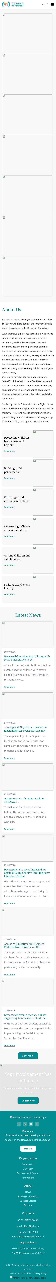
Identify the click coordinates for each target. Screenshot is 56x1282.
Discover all (28, 1055)
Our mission (28, 1164)
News (28, 1191)
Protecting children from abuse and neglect (16, 441)
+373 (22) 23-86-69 (28, 1220)
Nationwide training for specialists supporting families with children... (25, 1016)
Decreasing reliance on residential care (17, 528)
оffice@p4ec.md (31, 1226)
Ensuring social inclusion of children (17, 499)
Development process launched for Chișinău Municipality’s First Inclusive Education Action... (27, 873)
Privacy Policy (39, 1273)
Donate (28, 1148)
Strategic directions (28, 1196)
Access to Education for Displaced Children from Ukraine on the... (24, 945)
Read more (9, 450)
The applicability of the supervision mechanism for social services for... (25, 729)
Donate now (28, 1100)
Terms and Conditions (20, 1273)
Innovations (28, 1177)
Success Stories (28, 1200)
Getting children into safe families (17, 557)
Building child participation (13, 470)
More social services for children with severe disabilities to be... (27, 658)
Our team (28, 1168)
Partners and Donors (28, 1173)
